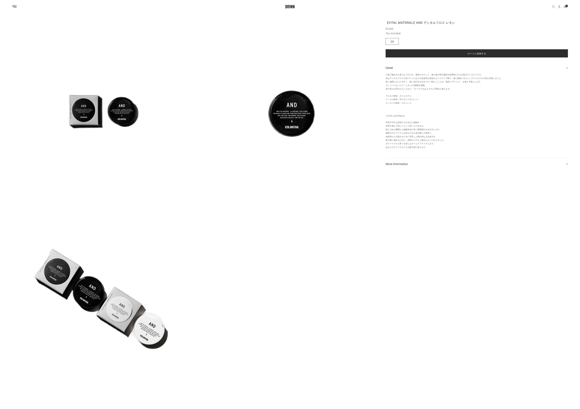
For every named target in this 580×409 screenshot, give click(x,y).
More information (397, 164)
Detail (389, 67)
